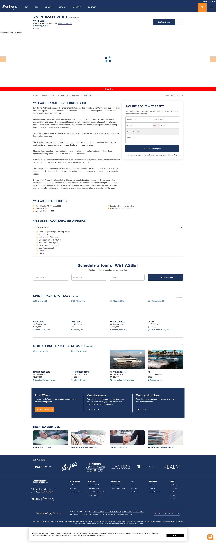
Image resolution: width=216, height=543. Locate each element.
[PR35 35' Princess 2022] (165, 359)
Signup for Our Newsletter (168, 513)
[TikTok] (55, 513)
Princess (72, 103)
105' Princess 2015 (80, 372)
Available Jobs (135, 485)
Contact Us (173, 499)
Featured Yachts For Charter (96, 492)
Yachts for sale (48, 96)
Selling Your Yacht (154, 492)
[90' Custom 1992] (127, 309)
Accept (175, 535)
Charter (49, 7)
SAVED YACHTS (209, 1)
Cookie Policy (138, 512)
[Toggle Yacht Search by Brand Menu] (202, 7)
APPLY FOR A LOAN (42, 447)
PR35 (150, 372)
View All (76, 296)
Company (77, 7)
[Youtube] (38, 513)
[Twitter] (59, 513)
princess (75, 96)
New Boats (73, 488)
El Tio (151, 321)
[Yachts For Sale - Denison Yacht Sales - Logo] (8, 7)
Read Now (142, 409)
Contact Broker (164, 22)
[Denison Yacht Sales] (39, 482)
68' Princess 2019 (41, 372)
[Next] (213, 59)
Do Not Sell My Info (106, 514)
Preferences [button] (100, 535)
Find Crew (134, 488)
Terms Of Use (127, 512)
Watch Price (65, 23)
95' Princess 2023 (118, 372)
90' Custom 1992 (117, 321)
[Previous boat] (177, 296)
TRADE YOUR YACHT (119, 447)
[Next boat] (181, 296)
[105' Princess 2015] (88, 359)
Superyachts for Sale (117, 485)
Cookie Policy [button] (55, 535)
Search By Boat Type (76, 492)
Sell (36, 7)
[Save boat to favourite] (180, 22)
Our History (173, 485)
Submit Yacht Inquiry (152, 148)
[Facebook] (42, 513)
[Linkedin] (51, 513)
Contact (92, 7)
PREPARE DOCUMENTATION (160, 447)
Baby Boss (38, 321)
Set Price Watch (43, 409)
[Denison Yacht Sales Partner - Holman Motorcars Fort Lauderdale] (95, 467)
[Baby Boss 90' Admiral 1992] (50, 309)
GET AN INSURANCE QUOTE (84, 447)
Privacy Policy (173, 155)
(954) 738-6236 (47, 492)
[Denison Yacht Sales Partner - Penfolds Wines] (69, 467)
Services (62, 7)
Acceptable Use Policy (123, 514)
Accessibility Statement (89, 514)
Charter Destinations (94, 495)
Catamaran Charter (94, 488)
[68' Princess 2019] (50, 359)
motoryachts (63, 96)
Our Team (173, 495)
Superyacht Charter (94, 485)
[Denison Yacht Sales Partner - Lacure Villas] (121, 467)
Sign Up (92, 409)
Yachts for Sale (74, 485)
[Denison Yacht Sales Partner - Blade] (146, 467)
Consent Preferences (113, 512)
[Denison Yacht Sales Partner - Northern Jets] (44, 467)
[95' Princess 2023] (127, 359)
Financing (152, 485)
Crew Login (134, 492)
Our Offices (173, 488)
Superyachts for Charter (118, 488)
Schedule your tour (165, 277)
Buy (26, 7)
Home (35, 96)
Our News (173, 492)
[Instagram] (47, 513)
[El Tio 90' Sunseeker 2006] (165, 309)
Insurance (152, 488)
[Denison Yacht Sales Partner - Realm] (172, 467)
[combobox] (156, 125)
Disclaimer (74, 514)
